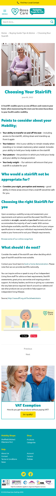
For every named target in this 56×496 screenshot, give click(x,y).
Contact (4, 456)
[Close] (46, 4)
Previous (28, 348)
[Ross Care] (28, 11)
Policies (30, 459)
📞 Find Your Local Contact (28, 2)
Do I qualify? (28, 414)
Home (4, 33)
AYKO (21, 492)
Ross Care (10, 492)
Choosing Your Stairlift (28, 92)
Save (35, 336)
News (3, 462)
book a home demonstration (36, 264)
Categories (31, 442)
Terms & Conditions (9, 459)
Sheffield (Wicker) (8, 439)
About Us (5, 453)
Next (28, 354)
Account (30, 453)
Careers (30, 456)
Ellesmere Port (7, 442)
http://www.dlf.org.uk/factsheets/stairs (24, 298)
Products (30, 439)
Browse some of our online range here (17, 239)
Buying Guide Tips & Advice (22, 33)
